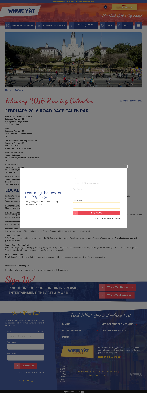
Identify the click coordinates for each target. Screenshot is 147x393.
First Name (77, 189)
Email (75, 178)
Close (125, 166)
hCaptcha (116, 218)
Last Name (77, 200)
